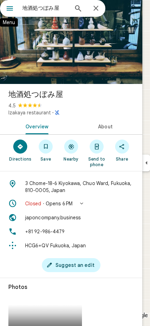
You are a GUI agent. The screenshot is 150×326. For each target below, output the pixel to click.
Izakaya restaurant (29, 112)
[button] (71, 204)
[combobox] (45, 8)
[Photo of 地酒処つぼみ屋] (71, 42)
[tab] (35, 126)
